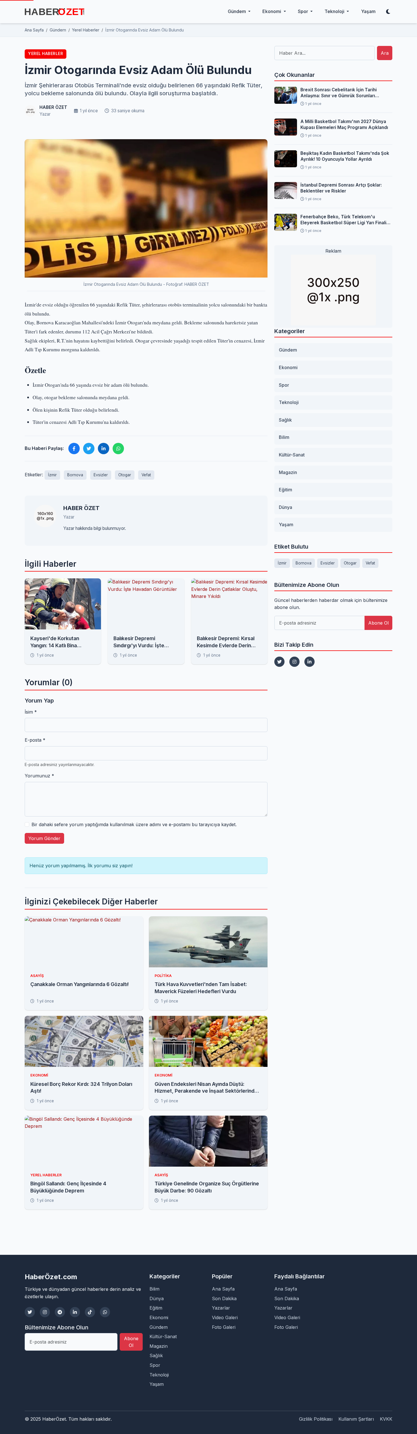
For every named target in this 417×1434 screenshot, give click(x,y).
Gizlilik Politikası (315, 1419)
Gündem (288, 350)
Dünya (285, 507)
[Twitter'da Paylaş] (88, 448)
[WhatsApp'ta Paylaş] (118, 448)
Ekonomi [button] (272, 11)
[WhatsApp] (105, 1312)
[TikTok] (90, 1312)
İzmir (52, 475)
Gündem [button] (237, 11)
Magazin (288, 472)
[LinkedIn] (309, 662)
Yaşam (368, 11)
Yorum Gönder (44, 838)
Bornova (75, 475)
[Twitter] (279, 662)
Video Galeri (225, 1317)
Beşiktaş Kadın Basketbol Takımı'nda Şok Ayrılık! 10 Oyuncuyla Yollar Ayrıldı (344, 156)
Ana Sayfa (223, 1289)
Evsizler (101, 475)
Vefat (146, 475)
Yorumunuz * (39, 776)
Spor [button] (303, 11)
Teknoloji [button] (335, 11)
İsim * (31, 712)
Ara (385, 53)
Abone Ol (378, 623)
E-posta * (35, 740)
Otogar (124, 475)
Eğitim (285, 489)
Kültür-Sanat (292, 455)
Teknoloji (289, 402)
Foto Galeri (223, 1327)
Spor (284, 385)
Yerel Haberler (45, 53)
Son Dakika (224, 1298)
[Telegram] (60, 1312)
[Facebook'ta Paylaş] (74, 448)
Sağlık (285, 420)
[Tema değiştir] (388, 11)
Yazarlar (221, 1308)
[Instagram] (294, 662)
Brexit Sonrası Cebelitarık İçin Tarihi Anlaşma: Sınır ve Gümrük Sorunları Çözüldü (338, 93)
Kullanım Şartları (356, 1419)
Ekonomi (288, 367)
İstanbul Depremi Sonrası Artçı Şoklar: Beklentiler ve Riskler (341, 188)
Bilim (284, 437)
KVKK (386, 1419)
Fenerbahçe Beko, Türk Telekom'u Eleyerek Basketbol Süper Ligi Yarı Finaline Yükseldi (346, 220)
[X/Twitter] (30, 1312)
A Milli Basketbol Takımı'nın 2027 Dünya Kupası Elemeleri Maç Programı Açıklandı (344, 124)
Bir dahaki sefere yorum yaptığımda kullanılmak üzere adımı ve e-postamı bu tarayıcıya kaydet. (134, 824)
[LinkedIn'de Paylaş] (103, 448)
